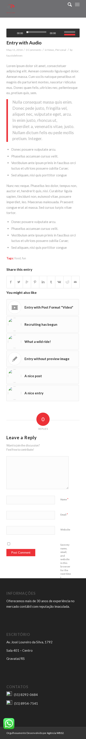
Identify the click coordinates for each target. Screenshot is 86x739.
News (50, 49)
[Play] (10, 33)
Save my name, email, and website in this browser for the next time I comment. (65, 562)
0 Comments (33, 49)
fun (24, 258)
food (18, 258)
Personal (60, 49)
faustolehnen (14, 55)
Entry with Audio (23, 42)
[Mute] (60, 33)
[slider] (70, 33)
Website (65, 529)
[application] (43, 33)
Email (64, 514)
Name (64, 499)
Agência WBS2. (55, 733)
